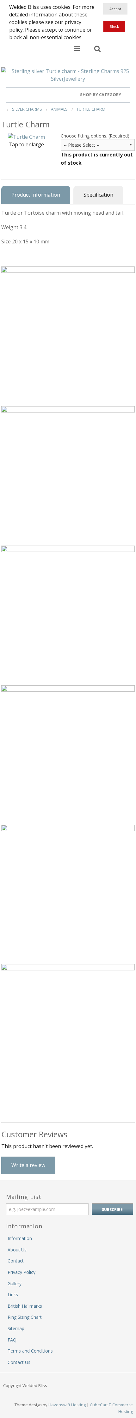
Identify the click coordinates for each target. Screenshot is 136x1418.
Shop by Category (101, 94)
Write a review (28, 1165)
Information (20, 1238)
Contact (16, 1261)
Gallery (15, 1283)
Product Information (35, 194)
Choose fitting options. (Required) (95, 136)
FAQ (12, 1340)
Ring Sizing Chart (25, 1317)
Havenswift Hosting (67, 1405)
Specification (98, 194)
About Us (17, 1250)
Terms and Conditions (30, 1351)
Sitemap (16, 1328)
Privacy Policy (21, 1272)
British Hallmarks (25, 1306)
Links (13, 1295)
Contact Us (19, 1362)
